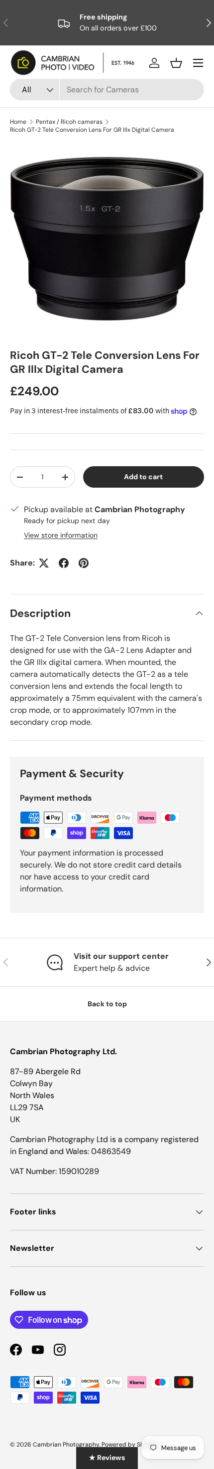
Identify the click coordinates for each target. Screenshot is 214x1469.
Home (18, 122)
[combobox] (107, 89)
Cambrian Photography (66, 1445)
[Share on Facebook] (64, 563)
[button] (176, 63)
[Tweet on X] (44, 563)
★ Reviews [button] (107, 1457)
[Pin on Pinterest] (84, 563)
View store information (61, 535)
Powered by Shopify (130, 1445)
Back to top (107, 1003)
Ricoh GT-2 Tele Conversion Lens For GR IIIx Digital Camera (92, 130)
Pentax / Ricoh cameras (69, 122)
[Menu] (198, 63)
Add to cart (143, 476)
